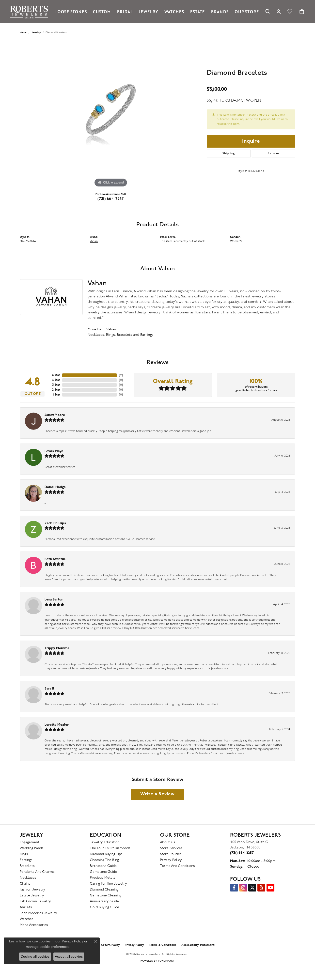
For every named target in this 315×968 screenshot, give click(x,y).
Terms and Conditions (177, 866)
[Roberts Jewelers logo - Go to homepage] (30, 11)
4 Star (56, 380)
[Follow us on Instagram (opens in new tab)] (243, 887)
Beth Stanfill (55, 559)
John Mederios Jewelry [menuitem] (38, 913)
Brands (220, 11)
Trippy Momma (57, 648)
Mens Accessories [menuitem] (34, 925)
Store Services (171, 848)
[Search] (267, 11)
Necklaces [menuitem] (28, 878)
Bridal (125, 11)
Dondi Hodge (55, 487)
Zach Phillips (55, 523)
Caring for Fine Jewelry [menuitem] (108, 884)
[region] (111, 114)
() (121, 375)
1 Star (56, 394)
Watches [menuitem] (26, 919)
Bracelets (124, 335)
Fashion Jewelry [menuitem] (32, 889)
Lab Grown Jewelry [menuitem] (35, 901)
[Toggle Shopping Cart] (302, 11)
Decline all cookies (35, 956)
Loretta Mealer (57, 725)
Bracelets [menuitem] (27, 866)
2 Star (56, 389)
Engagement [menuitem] (29, 842)
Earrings (147, 335)
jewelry (36, 32)
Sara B (49, 689)
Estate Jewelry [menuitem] (32, 895)
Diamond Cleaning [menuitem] (104, 889)
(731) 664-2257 (110, 199)
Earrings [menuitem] (26, 860)
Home (23, 32)
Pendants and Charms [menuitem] (37, 872)
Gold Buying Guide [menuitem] (104, 907)
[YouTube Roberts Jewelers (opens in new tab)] (270, 887)
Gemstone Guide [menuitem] (103, 872)
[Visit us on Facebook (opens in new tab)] (234, 887)
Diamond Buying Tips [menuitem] (106, 854)
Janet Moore (55, 415)
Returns (274, 153)
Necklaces (96, 335)
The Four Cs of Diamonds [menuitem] (110, 848)
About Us (167, 842)
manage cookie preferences (47, 947)
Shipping (228, 153)
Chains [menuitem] (25, 884)
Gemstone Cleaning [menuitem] (105, 895)
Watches (174, 11)
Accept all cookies (69, 956)
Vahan (94, 241)
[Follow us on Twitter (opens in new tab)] (252, 887)
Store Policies (171, 854)
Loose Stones (71, 11)
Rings (110, 335)
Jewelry (148, 11)
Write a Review (157, 794)
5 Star (56, 375)
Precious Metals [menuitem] (102, 878)
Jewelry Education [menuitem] (104, 842)
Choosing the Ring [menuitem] (104, 860)
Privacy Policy (171, 860)
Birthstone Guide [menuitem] (103, 866)
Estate (197, 11)
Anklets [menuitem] (26, 907)
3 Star (56, 385)
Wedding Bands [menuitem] (32, 848)
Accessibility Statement (197, 945)
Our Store (247, 11)
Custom (102, 11)
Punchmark (166, 961)
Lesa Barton (54, 599)
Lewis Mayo (54, 451)
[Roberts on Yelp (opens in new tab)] (261, 887)
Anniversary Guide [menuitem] (104, 901)
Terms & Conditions (162, 945)
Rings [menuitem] (24, 854)
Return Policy (110, 945)
